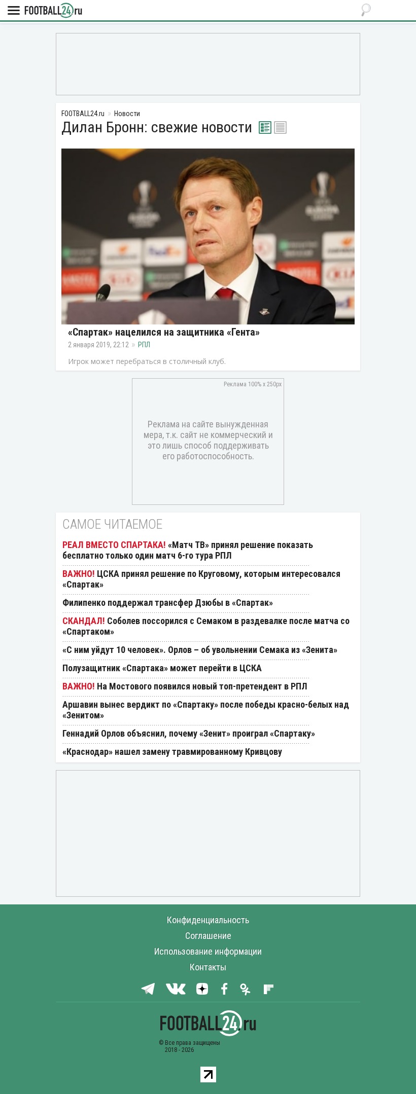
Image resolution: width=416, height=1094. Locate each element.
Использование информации (208, 951)
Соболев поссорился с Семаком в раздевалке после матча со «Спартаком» (206, 626)
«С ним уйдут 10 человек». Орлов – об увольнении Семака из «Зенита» (199, 649)
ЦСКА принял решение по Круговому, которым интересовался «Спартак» (201, 579)
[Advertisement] (208, 63)
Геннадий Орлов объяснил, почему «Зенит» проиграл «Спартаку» (188, 733)
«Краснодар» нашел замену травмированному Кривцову (172, 751)
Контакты (208, 967)
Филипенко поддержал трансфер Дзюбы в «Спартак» (167, 602)
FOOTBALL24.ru (53, 11)
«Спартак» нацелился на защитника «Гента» (164, 332)
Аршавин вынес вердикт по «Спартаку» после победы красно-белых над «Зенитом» (205, 709)
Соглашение (208, 935)
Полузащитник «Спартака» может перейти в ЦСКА (162, 668)
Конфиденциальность (208, 920)
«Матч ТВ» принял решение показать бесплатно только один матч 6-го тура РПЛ (187, 550)
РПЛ (144, 345)
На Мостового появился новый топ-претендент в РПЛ (202, 686)
